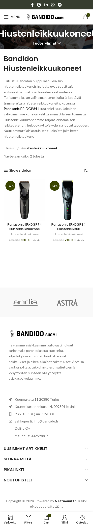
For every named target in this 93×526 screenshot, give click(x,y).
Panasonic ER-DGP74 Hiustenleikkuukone (24, 226)
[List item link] (46, 414)
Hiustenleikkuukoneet (24, 234)
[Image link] (36, 333)
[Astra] (67, 302)
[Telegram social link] (59, 4)
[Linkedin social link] (46, 4)
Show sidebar (20, 170)
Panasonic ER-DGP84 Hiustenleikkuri (68, 226)
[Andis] (25, 302)
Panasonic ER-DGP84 (20, 108)
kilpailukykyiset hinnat (26, 356)
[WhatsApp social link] (52, 4)
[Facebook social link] (32, 4)
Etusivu (9, 148)
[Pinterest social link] (39, 4)
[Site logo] (47, 16)
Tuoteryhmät (44, 43)
